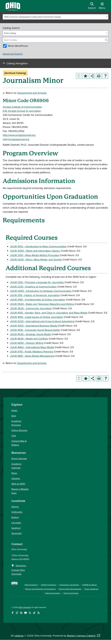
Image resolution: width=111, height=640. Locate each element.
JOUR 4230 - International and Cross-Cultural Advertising (42, 321)
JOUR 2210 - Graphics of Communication (33, 286)
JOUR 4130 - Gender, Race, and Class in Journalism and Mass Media (48, 312)
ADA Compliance (31, 585)
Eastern (15, 517)
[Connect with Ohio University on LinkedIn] (21, 613)
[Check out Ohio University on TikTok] (34, 613)
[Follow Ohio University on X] (30, 613)
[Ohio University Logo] (13, 9)
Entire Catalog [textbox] (10, 33)
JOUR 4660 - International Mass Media (32, 347)
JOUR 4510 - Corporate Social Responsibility (35, 330)
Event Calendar (19, 458)
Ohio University (24, 607)
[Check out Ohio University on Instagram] (17, 613)
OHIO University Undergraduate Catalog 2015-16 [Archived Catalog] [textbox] (32, 17)
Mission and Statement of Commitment (40, 589)
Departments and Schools (32, 93)
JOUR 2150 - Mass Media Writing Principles (34, 255)
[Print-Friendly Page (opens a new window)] (98, 76)
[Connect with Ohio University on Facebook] (12, 613)
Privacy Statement (91, 589)
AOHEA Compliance (48, 585)
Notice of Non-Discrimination (70, 589)
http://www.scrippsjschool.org (19, 135)
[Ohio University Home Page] (14, 587)
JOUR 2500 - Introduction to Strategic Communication (41, 291)
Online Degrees (19, 430)
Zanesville (16, 533)
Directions (21, 565)
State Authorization (52, 593)
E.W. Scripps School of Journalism (22, 111)
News (14, 473)
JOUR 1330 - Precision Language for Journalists (37, 282)
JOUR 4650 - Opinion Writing (26, 343)
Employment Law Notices (69, 585)
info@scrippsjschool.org (16, 139)
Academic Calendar (16, 465)
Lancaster (16, 522)
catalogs (19, 635)
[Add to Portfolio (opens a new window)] (85, 76)
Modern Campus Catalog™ (81, 635)
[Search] (106, 40)
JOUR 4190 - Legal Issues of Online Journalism (36, 317)
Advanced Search (13, 54)
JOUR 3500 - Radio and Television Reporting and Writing (42, 304)
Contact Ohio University (18, 571)
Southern (16, 528)
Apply (14, 410)
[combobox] (55, 17)
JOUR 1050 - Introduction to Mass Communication (38, 246)
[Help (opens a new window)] (105, 76)
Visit (13, 435)
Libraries (15, 478)
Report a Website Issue (20, 491)
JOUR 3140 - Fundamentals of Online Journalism (37, 299)
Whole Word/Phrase (18, 45)
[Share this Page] (92, 76)
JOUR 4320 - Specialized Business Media (33, 325)
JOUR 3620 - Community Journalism (31, 308)
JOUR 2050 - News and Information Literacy (35, 251)
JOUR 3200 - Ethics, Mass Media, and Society (36, 259)
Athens (15, 506)
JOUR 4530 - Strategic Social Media (30, 334)
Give (13, 415)
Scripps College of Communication (22, 107)
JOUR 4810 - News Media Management (32, 356)
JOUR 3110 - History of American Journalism (35, 295)
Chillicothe (16, 512)
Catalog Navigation (17, 63)
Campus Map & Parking (19, 442)
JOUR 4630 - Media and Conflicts (29, 338)
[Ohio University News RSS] (38, 613)
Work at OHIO (18, 483)
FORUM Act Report (89, 585)
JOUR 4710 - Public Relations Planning (31, 351)
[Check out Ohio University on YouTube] (25, 613)
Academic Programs (16, 423)
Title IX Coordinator (70, 593)
